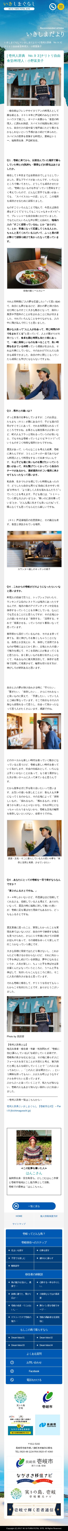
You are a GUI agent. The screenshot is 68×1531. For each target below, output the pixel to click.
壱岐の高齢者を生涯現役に (49, 1319)
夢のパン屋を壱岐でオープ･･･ (49, 1307)
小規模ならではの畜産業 (49, 1296)
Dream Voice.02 (46, 1337)
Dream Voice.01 (17, 1337)
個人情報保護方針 (49, 1216)
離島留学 (15, 1266)
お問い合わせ (34, 1362)
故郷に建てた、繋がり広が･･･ (21, 1296)
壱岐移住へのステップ (34, 1242)
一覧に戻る (34, 1206)
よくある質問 (34, 1353)
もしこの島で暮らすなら (34, 1329)
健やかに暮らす (46, 1258)
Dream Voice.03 (17, 1345)
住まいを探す (17, 1250)
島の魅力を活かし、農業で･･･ (21, 1284)
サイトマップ (19, 1224)
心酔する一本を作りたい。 (49, 1284)
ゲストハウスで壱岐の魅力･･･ (21, 1319)
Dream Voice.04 (46, 1345)
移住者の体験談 (34, 1274)
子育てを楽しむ (18, 1258)
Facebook (34, 1371)
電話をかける (34, 1379)
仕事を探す (45, 1250)
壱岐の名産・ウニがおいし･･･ (21, 1307)
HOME (19, 1216)
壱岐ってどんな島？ (34, 1233)
